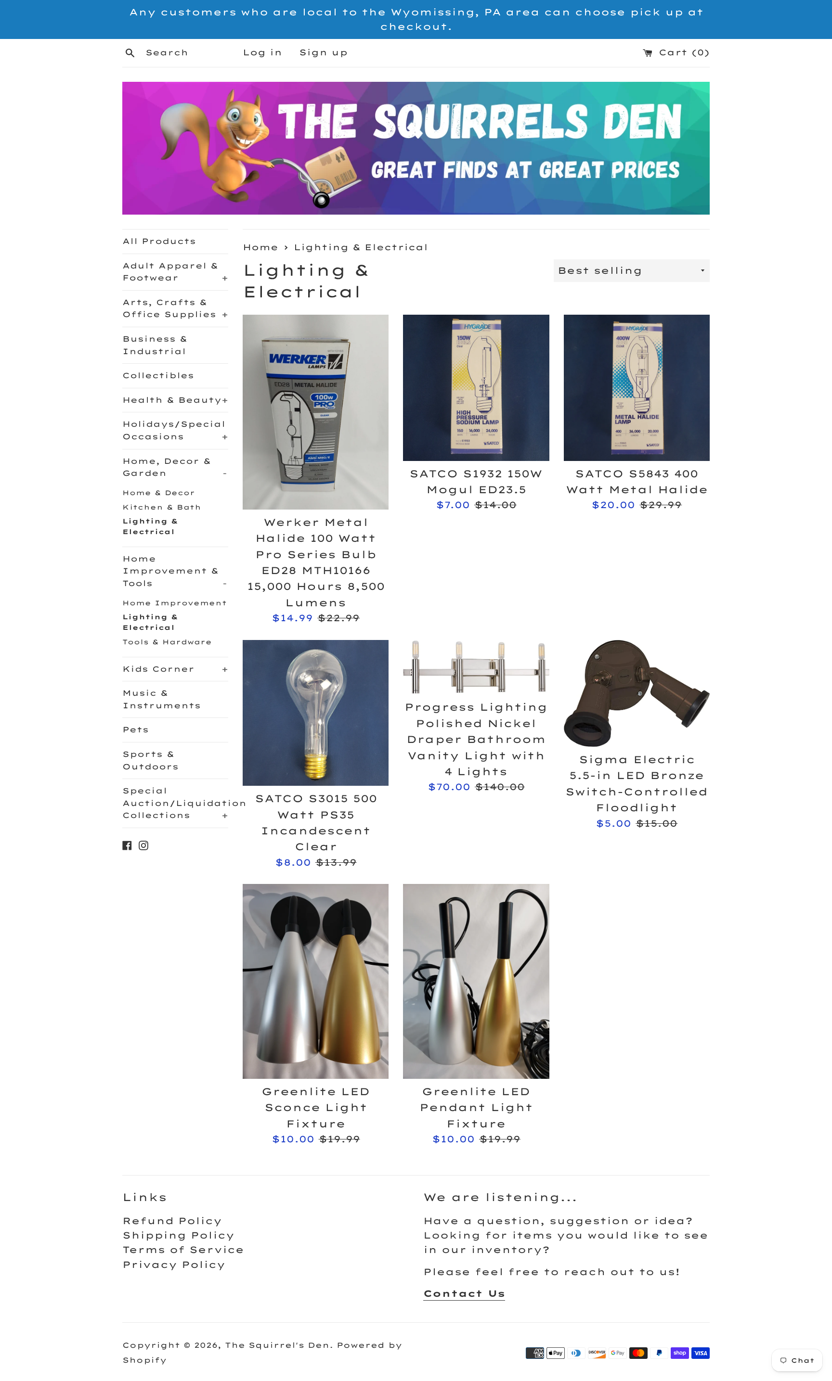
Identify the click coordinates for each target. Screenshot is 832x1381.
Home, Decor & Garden (174, 467)
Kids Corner (175, 669)
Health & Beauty (175, 400)
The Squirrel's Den (277, 1345)
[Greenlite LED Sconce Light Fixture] (316, 981)
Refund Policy (172, 1221)
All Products (159, 241)
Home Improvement (174, 603)
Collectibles (158, 375)
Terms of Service (183, 1249)
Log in (262, 52)
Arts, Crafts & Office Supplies (175, 308)
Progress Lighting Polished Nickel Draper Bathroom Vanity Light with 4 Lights (475, 739)
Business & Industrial (154, 345)
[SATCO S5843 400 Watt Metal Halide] (637, 387)
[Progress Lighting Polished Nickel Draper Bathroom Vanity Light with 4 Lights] (476, 667)
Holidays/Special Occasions (175, 430)
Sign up (323, 52)
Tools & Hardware (167, 642)
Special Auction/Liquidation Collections (175, 803)
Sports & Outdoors (150, 760)
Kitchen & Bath (161, 507)
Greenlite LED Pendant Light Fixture (476, 1107)
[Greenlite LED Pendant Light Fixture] (476, 981)
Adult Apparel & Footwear (175, 272)
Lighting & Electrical (150, 526)
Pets (135, 729)
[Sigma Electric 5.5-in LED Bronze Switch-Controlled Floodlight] (637, 693)
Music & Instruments (161, 699)
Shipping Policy (178, 1235)
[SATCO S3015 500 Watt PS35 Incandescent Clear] (316, 713)
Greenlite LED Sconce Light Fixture (315, 1107)
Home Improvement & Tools (174, 571)
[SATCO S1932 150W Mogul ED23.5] (476, 387)
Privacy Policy (173, 1264)
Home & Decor (158, 492)
